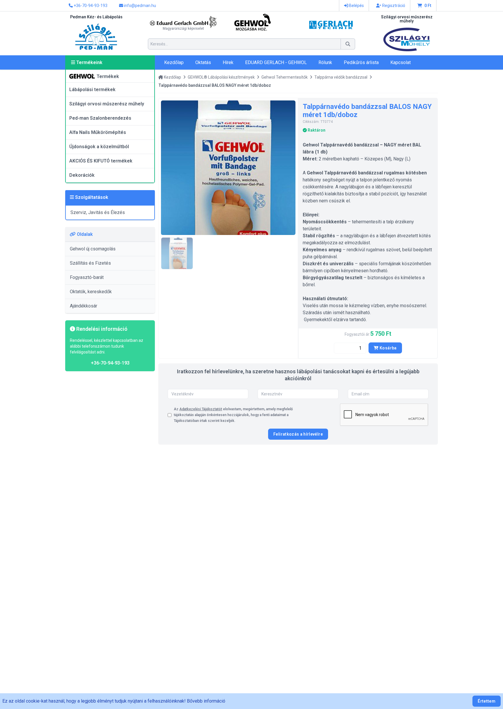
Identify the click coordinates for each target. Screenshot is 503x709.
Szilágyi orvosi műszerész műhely (106, 104)
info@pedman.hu (139, 5)
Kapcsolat (400, 62)
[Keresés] (348, 43)
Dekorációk (82, 175)
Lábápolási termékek (92, 89)
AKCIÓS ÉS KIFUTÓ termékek (100, 161)
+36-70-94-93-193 (90, 5)
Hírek (228, 62)
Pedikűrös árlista (361, 62)
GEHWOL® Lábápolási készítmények (221, 77)
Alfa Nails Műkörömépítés (97, 132)
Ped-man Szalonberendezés (100, 118)
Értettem (486, 701)
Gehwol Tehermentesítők (284, 77)
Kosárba (388, 348)
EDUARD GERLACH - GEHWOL (276, 62)
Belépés (356, 5)
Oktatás (203, 62)
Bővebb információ (206, 701)
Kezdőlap (174, 62)
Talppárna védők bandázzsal (340, 77)
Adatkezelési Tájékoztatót (200, 409)
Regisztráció (393, 5)
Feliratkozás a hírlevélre (298, 434)
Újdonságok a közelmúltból (99, 146)
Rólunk (325, 62)
